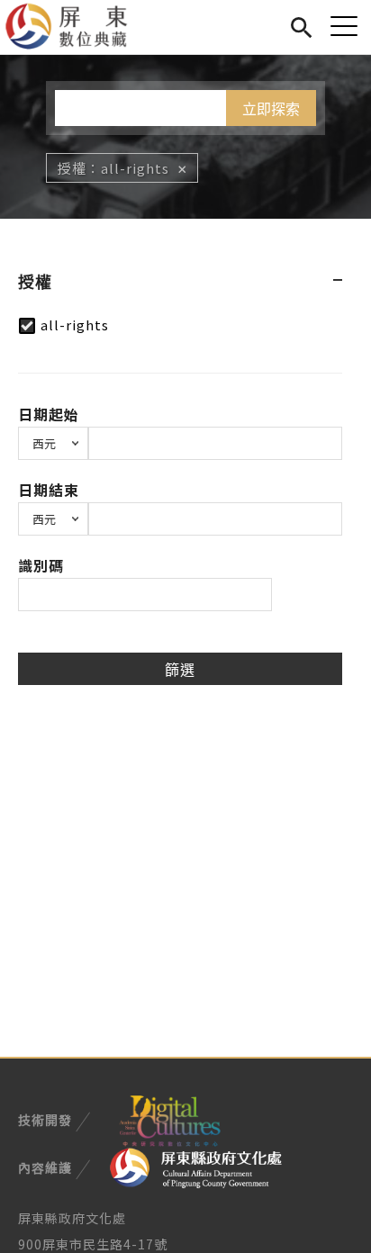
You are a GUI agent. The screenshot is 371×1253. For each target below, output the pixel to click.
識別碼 (41, 565)
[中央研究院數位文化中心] (169, 1118)
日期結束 (48, 489)
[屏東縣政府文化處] (196, 1167)
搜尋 (301, 25)
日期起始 (48, 414)
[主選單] (343, 25)
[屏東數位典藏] (77, 27)
